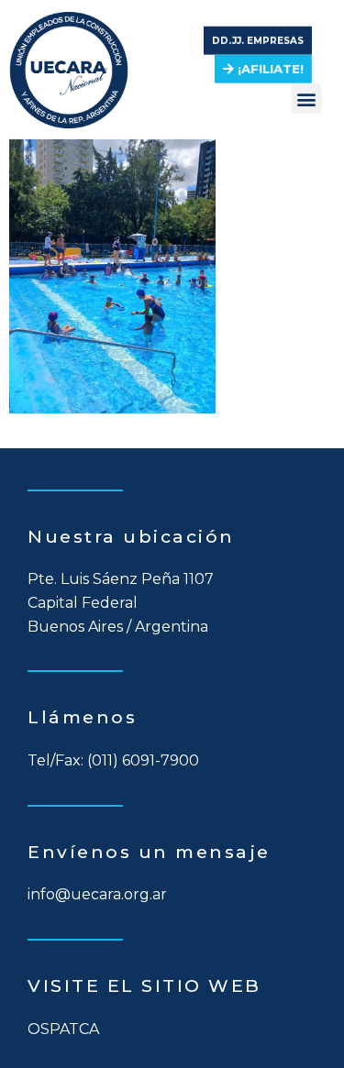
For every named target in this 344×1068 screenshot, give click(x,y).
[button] (258, 42)
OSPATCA (63, 1029)
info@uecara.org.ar (97, 894)
